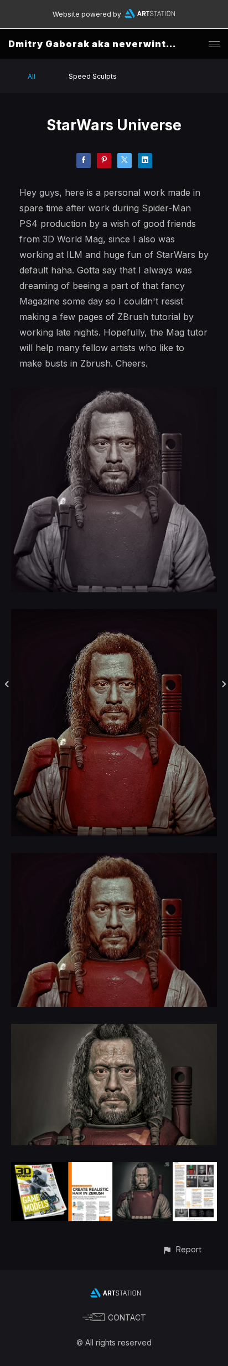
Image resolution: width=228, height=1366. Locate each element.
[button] (182, 1249)
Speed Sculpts (93, 76)
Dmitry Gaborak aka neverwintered (99, 43)
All (31, 76)
